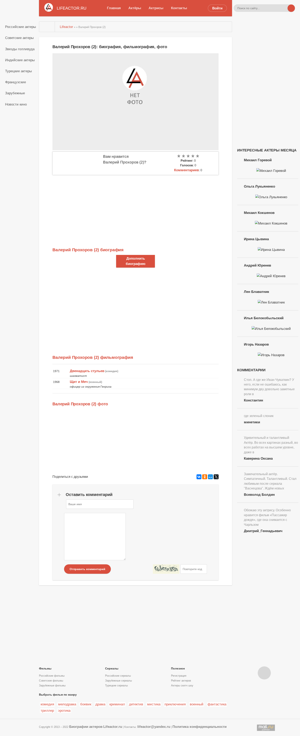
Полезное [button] (178, 668)
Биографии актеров (85, 727)
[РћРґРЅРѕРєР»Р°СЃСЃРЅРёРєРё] (204, 476)
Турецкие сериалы (116, 685)
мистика (153, 704)
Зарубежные (15, 93)
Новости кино (16, 104)
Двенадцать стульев (87, 371)
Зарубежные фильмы (52, 685)
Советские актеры (19, 38)
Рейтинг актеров (181, 680)
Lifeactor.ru (112, 727)
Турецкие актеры (18, 71)
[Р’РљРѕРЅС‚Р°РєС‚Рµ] (199, 476)
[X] (216, 476)
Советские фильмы (51, 680)
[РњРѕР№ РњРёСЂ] (210, 476)
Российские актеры (20, 27)
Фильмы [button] (45, 668)
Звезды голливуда (19, 49)
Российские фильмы (51, 675)
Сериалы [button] (111, 668)
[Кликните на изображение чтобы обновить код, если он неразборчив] (166, 569)
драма (100, 704)
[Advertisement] (135, 205)
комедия (47, 704)
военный (196, 704)
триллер (47, 710)
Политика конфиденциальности (199, 727)
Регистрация (178, 675)
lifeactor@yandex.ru (153, 727)
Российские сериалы (118, 675)
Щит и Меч (79, 382)
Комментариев (186, 170)
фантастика (217, 704)
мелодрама (67, 704)
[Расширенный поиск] (284, 8)
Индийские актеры (20, 60)
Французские (15, 82)
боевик (85, 704)
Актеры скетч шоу (182, 685)
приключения (175, 704)
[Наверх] (264, 672)
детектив (136, 704)
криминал (117, 704)
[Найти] (291, 8)
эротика (64, 710)
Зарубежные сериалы (118, 680)
